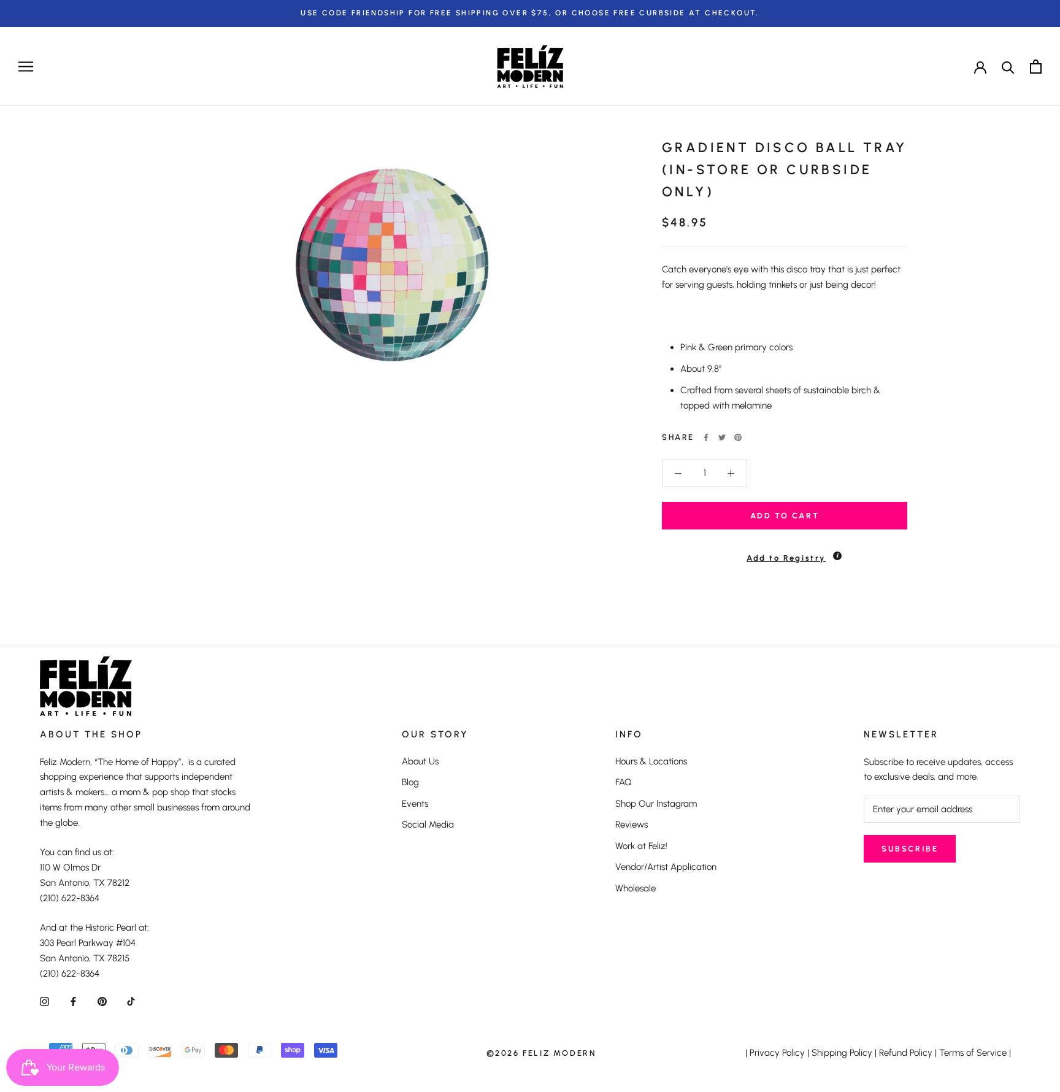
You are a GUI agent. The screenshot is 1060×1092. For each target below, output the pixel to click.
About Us (420, 761)
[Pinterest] (738, 437)
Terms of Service (973, 1052)
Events (415, 803)
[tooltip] (837, 556)
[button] (784, 552)
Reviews (631, 824)
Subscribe (909, 848)
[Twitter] (722, 437)
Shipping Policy (842, 1052)
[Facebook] (706, 437)
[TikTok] (131, 1001)
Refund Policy (905, 1052)
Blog (410, 782)
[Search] (1008, 66)
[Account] (980, 66)
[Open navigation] (25, 66)
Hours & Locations (651, 761)
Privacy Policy (777, 1052)
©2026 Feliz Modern (541, 1053)
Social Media (428, 824)
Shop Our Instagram (656, 803)
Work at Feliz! (641, 846)
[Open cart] (1036, 67)
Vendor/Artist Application (665, 866)
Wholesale (635, 888)
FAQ (623, 782)
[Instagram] (44, 1001)
